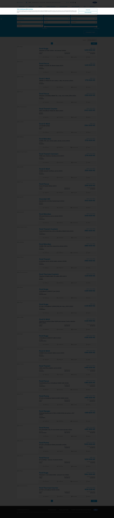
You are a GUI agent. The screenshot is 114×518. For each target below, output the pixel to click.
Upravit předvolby (88, 12)
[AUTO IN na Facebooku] (71, 2)
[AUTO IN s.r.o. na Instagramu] (73, 2)
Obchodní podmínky (52, 509)
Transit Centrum (50, 6)
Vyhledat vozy (90, 32)
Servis (40, 6)
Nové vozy (22, 6)
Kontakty (92, 6)
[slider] (45, 26)
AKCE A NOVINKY (76, 6)
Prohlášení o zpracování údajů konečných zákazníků (81, 509)
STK (85, 6)
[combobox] (30, 15)
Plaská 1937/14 (45, 2)
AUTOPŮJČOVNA (63, 6)
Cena (70, 25)
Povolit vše (88, 9)
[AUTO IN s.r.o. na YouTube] (76, 2)
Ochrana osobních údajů (63, 509)
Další (94, 43)
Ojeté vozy (31, 6)
